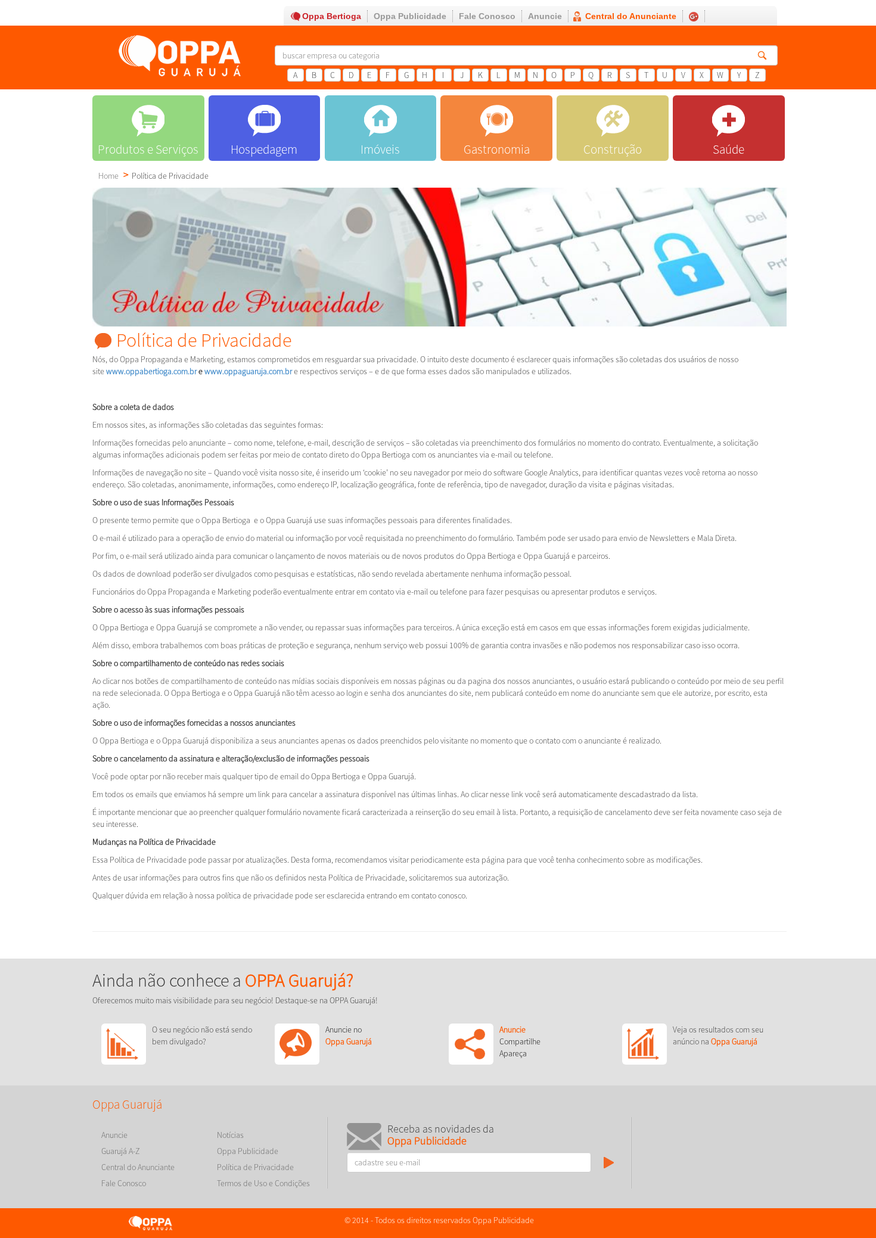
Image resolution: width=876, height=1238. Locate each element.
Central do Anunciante (630, 16)
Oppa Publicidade (410, 16)
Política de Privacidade (255, 1167)
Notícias (230, 1135)
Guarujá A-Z (120, 1151)
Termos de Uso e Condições (263, 1183)
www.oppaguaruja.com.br (248, 371)
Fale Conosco (487, 16)
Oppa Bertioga (331, 16)
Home (108, 175)
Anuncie (545, 16)
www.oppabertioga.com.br (150, 371)
